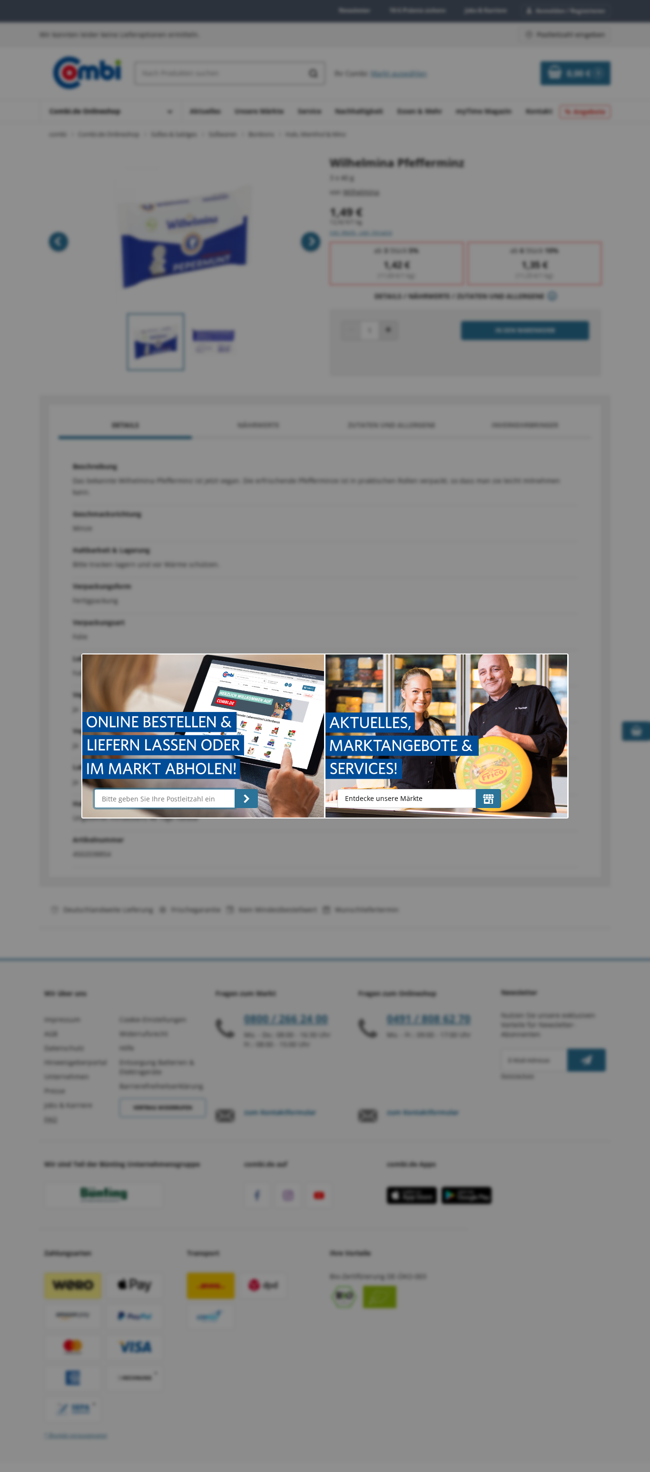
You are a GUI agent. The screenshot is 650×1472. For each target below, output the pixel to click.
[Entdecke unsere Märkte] (488, 798)
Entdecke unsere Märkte (384, 798)
